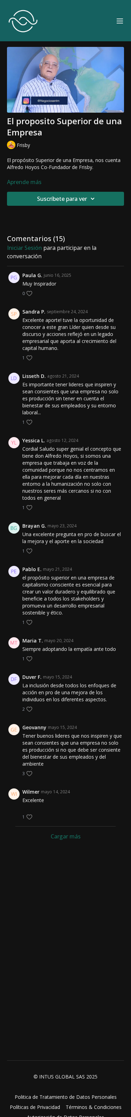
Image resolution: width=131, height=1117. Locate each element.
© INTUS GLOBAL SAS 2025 (65, 1076)
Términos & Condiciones (94, 1107)
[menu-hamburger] (120, 20)
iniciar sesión (24, 248)
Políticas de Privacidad (35, 1107)
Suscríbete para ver (62, 199)
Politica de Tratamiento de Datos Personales (66, 1097)
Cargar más (66, 836)
